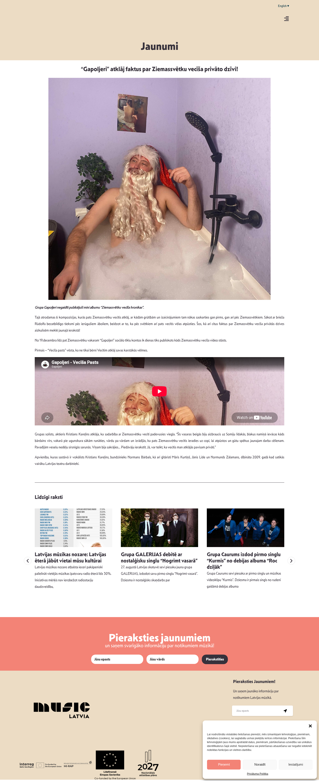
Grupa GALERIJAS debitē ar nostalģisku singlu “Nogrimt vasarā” (159, 557)
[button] (310, 726)
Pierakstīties (215, 659)
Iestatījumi (295, 764)
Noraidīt (259, 764)
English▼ (284, 6)
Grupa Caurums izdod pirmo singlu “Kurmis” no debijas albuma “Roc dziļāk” (244, 560)
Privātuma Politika (257, 773)
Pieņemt (224, 764)
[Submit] (285, 711)
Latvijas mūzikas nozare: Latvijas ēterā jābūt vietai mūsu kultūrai (70, 557)
